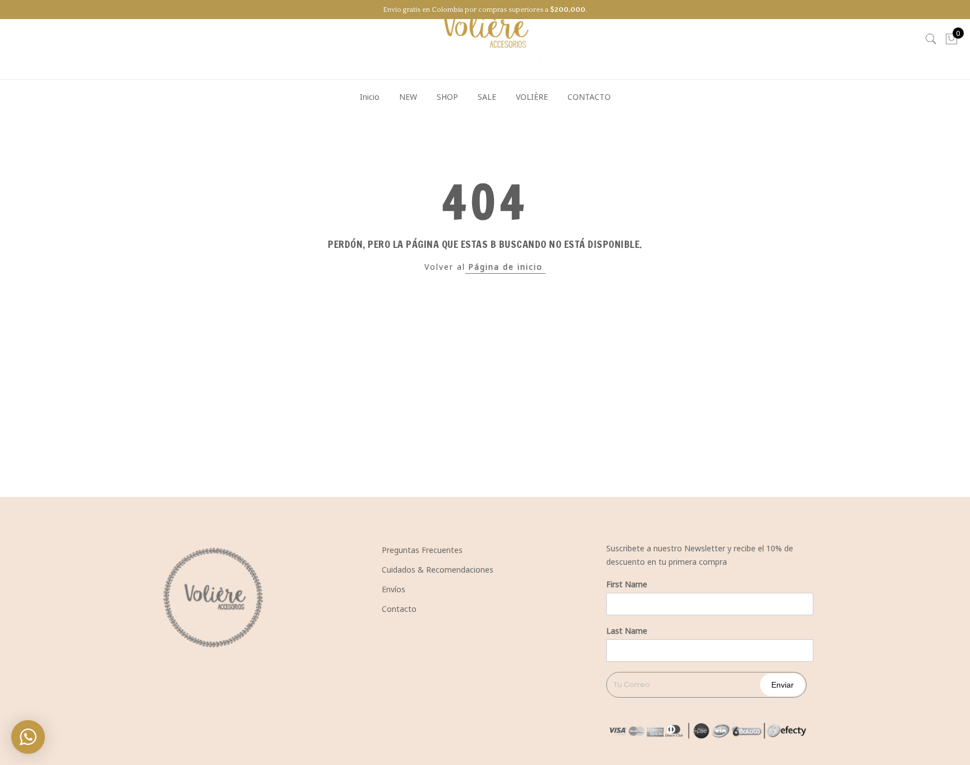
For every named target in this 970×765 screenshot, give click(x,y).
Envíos (393, 589)
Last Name (626, 630)
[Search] (931, 39)
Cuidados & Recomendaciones (437, 569)
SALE (487, 96)
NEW (408, 96)
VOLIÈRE (532, 96)
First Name (626, 584)
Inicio (369, 96)
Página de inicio (505, 266)
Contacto (399, 608)
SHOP (447, 96)
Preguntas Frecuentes (422, 550)
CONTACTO (589, 96)
